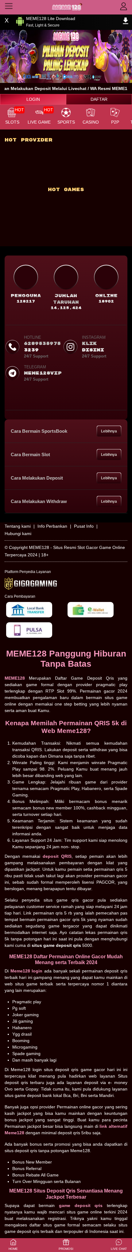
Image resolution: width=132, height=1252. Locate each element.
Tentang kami (18, 526)
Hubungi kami (18, 533)
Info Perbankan (52, 526)
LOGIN (33, 99)
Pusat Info (84, 526)
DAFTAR (99, 99)
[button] (118, 1245)
